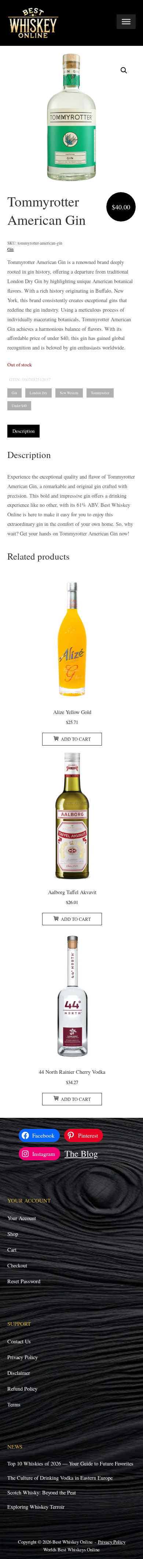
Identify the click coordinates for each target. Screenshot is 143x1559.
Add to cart (76, 739)
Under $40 (19, 405)
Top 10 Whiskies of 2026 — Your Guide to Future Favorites (70, 1463)
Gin (10, 249)
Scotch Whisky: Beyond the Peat (41, 1492)
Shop (12, 1233)
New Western (69, 393)
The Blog (81, 1153)
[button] (124, 70)
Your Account (21, 1218)
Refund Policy (22, 1388)
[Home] (33, 22)
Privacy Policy (22, 1357)
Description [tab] (23, 431)
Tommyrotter (100, 393)
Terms (14, 1404)
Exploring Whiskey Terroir (36, 1506)
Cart (11, 1249)
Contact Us (19, 1341)
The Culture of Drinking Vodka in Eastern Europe (60, 1477)
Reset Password (23, 1281)
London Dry (38, 393)
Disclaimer (18, 1372)
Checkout (17, 1265)
